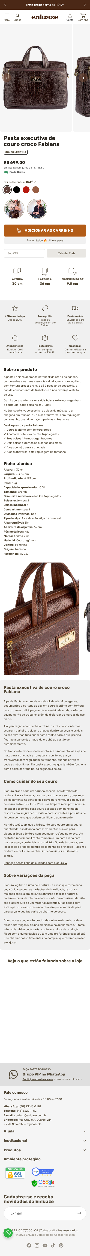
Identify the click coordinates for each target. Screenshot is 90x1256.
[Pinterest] (61, 1245)
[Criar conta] (79, 1213)
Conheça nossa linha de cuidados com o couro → (35, 863)
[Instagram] (37, 1245)
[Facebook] (29, 1245)
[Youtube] (45, 1245)
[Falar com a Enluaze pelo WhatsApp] (8, 1233)
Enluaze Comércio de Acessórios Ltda (50, 1234)
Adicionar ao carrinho (49, 230)
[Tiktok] (53, 1245)
